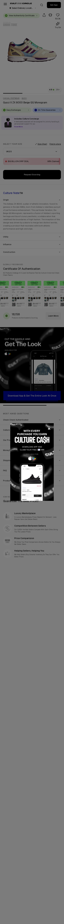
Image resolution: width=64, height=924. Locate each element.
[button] (32, 462)
